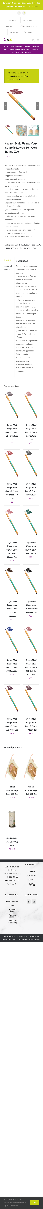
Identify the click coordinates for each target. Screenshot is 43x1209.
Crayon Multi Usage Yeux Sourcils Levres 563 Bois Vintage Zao (11, 549)
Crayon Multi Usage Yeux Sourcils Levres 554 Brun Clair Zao (11, 432)
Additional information (8, 268)
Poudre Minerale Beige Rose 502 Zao (12, 790)
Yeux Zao (12, 49)
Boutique (14, 46)
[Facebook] (29, 901)
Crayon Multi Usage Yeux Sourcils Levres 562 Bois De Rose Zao (31, 667)
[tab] (8, 260)
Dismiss (34, 6)
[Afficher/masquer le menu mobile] (38, 40)
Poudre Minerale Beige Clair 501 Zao (31, 790)
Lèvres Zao (30, 245)
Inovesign (20, 936)
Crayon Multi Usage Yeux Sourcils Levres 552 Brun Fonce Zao (11, 608)
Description (8, 260)
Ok (35, 1203)
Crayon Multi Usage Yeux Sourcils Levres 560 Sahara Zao (31, 432)
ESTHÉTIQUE (20, 245)
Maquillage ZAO (21, 248)
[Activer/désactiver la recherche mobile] (33, 40)
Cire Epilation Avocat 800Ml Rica (12, 842)
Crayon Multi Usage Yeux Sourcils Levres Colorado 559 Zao (11, 491)
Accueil (6, 46)
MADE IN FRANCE (24, 46)
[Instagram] (34, 901)
